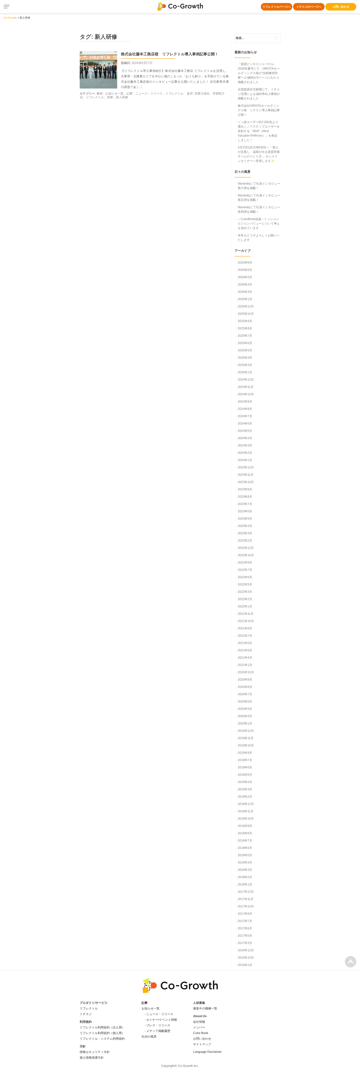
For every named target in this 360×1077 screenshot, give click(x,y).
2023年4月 (245, 526)
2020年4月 (245, 716)
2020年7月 (245, 694)
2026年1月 (245, 299)
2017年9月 (245, 913)
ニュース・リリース (148, 93)
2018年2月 (245, 877)
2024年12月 (246, 379)
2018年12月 (246, 804)
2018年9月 (245, 825)
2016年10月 (246, 957)
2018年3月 (245, 869)
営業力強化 (201, 93)
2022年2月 (245, 599)
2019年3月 (245, 789)
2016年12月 (246, 950)
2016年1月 (245, 965)
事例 (99, 93)
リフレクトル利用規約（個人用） (102, 1033)
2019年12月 (246, 730)
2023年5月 (245, 518)
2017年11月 (246, 899)
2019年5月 (245, 774)
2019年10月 (246, 745)
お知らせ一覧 (114, 93)
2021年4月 (245, 657)
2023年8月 (245, 496)
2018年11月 (246, 811)
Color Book (200, 1033)
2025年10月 (246, 313)
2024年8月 (245, 408)
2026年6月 (245, 269)
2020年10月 (246, 672)
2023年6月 (245, 511)
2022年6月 (245, 577)
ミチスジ (86, 1014)
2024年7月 (245, 416)
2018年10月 (246, 818)
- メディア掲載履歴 (156, 1031)
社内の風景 (149, 1036)
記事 (129, 93)
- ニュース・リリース (157, 1014)
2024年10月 (246, 394)
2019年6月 (245, 767)
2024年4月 (245, 438)
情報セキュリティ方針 (95, 1052)
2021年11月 (246, 613)
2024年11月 (246, 387)
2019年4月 (245, 782)
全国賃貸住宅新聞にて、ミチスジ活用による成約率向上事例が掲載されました (259, 94)
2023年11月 (246, 474)
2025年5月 (245, 350)
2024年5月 (245, 430)
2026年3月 (245, 291)
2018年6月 (245, 847)
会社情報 (199, 1021)
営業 (110, 97)
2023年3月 (245, 533)
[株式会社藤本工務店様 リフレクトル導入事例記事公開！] (98, 69)
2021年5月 (245, 650)
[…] (139, 87)
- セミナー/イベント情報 (159, 1019)
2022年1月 (245, 606)
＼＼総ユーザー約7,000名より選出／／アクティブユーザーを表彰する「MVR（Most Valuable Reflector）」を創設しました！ (259, 131)
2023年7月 (245, 504)
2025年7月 (245, 335)
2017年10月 (246, 906)
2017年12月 (246, 891)
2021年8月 (245, 628)
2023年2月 (245, 540)
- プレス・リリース (156, 1025)
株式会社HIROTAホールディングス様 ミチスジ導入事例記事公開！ (259, 110)
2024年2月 (245, 452)
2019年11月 (246, 738)
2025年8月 (245, 328)
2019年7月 (245, 760)
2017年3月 (245, 943)
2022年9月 (245, 562)
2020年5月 (245, 708)
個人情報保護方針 (92, 1057)
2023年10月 (246, 482)
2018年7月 (245, 840)
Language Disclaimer (207, 1051)
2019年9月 (245, 752)
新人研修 (122, 97)
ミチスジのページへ (309, 6)
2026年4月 (245, 284)
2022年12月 (246, 547)
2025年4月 (245, 357)
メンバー (199, 1027)
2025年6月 (245, 343)
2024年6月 (245, 423)
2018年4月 (245, 862)
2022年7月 (245, 569)
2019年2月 (245, 796)
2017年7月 (245, 921)
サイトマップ (202, 1044)
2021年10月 (246, 621)
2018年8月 (245, 833)
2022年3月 (245, 591)
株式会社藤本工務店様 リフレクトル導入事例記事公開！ (169, 54)
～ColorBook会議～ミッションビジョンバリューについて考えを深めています (259, 223)
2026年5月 (245, 277)
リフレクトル (174, 93)
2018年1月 (245, 884)
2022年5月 (245, 584)
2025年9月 (245, 321)
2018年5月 (245, 855)
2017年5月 (245, 935)
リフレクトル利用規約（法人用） (102, 1027)
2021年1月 (245, 665)
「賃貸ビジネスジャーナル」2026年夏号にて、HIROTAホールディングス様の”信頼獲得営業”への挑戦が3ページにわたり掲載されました (259, 73)
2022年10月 (246, 555)
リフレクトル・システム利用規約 (102, 1038)
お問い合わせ (340, 6)
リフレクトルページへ (276, 6)
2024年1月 (245, 460)
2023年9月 (245, 489)
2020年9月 (245, 679)
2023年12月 (246, 467)
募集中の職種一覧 (205, 1008)
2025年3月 (245, 365)
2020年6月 (245, 701)
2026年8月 (245, 262)
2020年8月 (245, 686)
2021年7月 (245, 635)
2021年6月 (245, 643)
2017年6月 (245, 928)
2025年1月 (245, 372)
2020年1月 (245, 723)
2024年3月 (245, 445)
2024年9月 (245, 401)
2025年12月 (246, 306)
